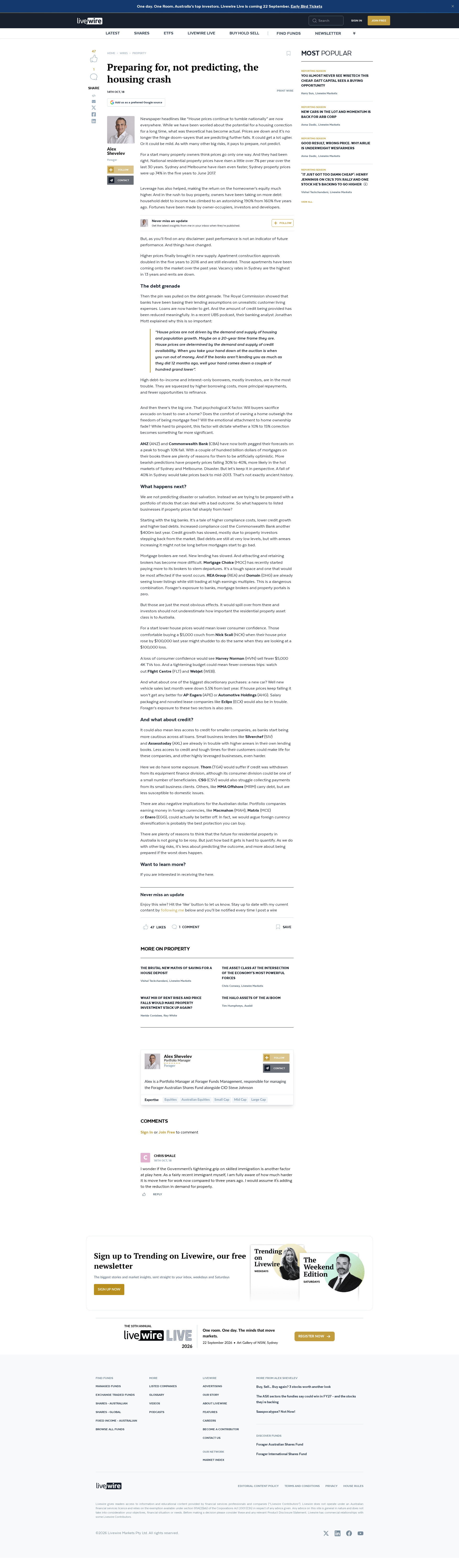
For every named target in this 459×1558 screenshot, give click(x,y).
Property (139, 53)
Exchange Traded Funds (115, 1394)
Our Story (211, 1394)
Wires (124, 53)
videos (154, 1403)
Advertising (212, 1386)
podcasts (156, 1412)
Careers (209, 1420)
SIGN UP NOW (109, 1289)
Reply (157, 1194)
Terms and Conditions (302, 1486)
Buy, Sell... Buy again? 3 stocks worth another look (293, 1387)
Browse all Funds (110, 1429)
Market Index (213, 1460)
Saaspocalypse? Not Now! (275, 1411)
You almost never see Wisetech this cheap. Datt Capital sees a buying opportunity (335, 81)
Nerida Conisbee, (152, 1015)
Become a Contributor (221, 1429)
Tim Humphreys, (232, 1005)
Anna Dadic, (309, 124)
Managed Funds (108, 1386)
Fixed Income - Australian (116, 1420)
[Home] (89, 21)
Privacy (331, 1486)
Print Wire (285, 90)
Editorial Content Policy (258, 1486)
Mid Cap (240, 1099)
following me (172, 910)
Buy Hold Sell (244, 33)
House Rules (353, 1486)
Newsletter (328, 33)
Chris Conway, (231, 986)
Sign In (356, 20)
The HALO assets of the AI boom (251, 998)
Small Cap (221, 1099)
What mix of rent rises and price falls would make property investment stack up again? (171, 1003)
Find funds (289, 33)
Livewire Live (201, 33)
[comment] (93, 76)
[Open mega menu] (354, 33)
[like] (93, 58)
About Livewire (215, 1403)
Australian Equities (195, 1099)
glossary (156, 1394)
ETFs (168, 33)
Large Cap (258, 1099)
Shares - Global (108, 1412)
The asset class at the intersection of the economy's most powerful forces (255, 973)
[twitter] (93, 107)
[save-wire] (289, 55)
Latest (113, 33)
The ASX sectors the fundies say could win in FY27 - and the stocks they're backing (306, 1399)
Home (111, 53)
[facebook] (93, 114)
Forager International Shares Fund (281, 1454)
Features (210, 1412)
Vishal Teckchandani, (154, 981)
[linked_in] (93, 121)
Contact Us (211, 1438)
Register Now (311, 1336)
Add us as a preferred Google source (138, 102)
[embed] (94, 96)
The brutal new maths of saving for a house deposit (176, 970)
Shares (141, 33)
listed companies (163, 1386)
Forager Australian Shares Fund (279, 1444)
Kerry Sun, (307, 93)
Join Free (379, 20)
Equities (170, 1099)
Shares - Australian (111, 1403)
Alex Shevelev (116, 151)
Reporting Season (313, 70)
